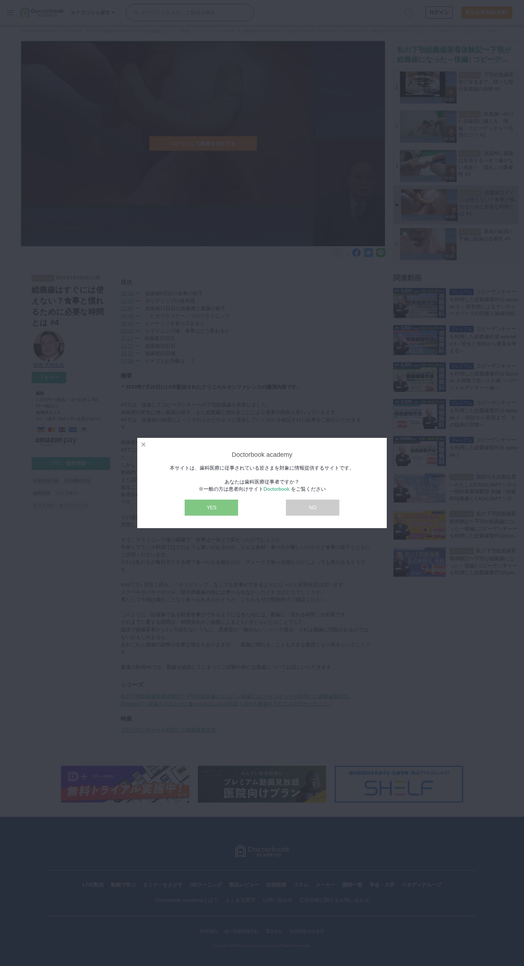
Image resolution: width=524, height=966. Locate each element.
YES (211, 507)
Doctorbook (276, 489)
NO (313, 507)
